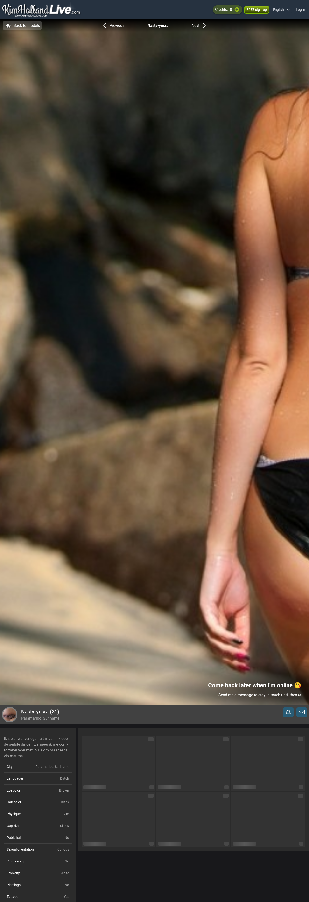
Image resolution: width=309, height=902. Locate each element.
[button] (281, 10)
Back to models (27, 25)
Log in (300, 10)
